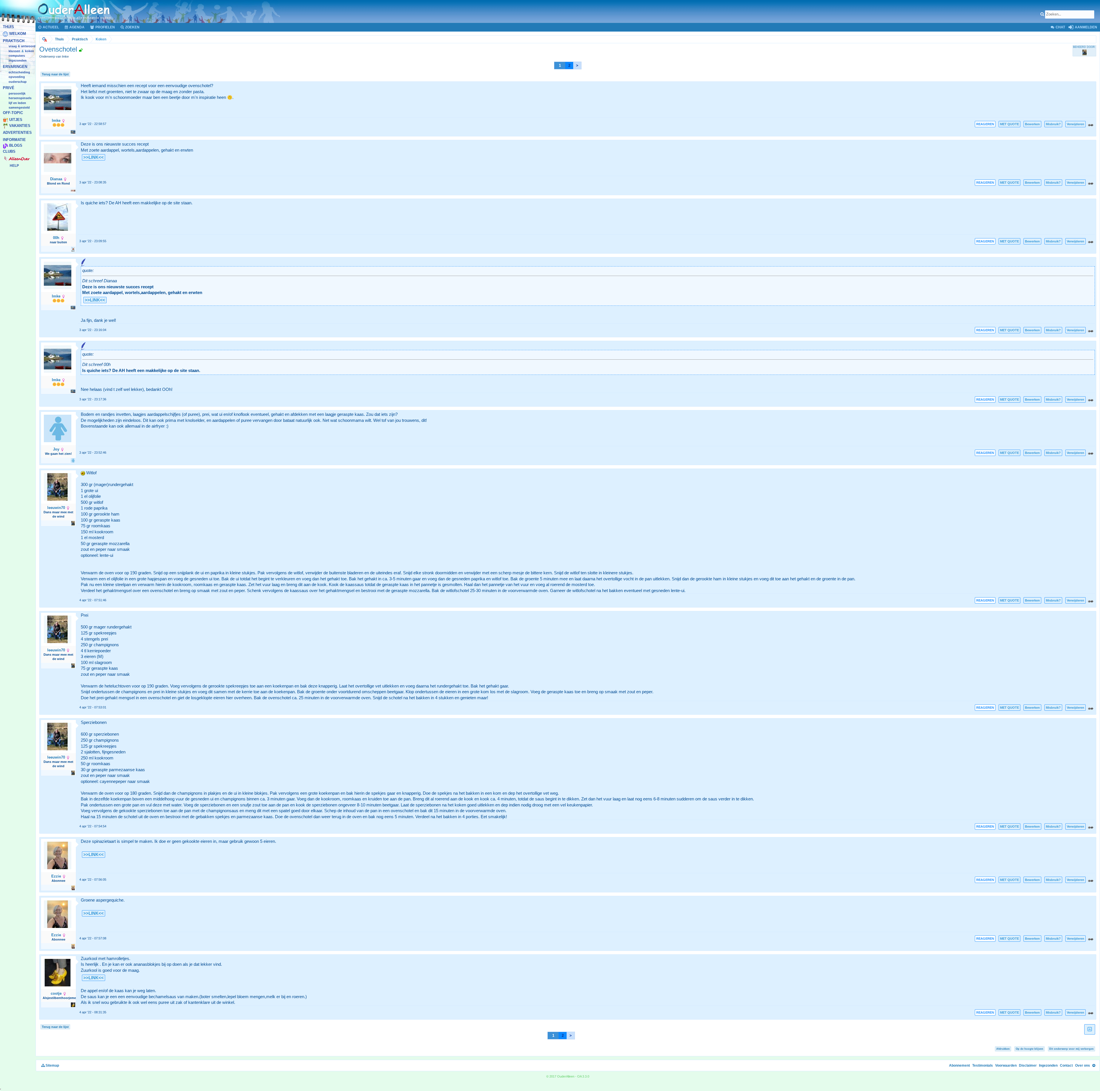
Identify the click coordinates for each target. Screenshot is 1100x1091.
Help (14, 166)
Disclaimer (1028, 1065)
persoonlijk (17, 93)
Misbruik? (1053, 124)
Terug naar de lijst (55, 74)
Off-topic (13, 113)
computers (17, 56)
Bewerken (1032, 124)
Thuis (8, 27)
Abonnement (959, 1065)
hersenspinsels (20, 98)
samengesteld (19, 107)
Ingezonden (18, 60)
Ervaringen (15, 67)
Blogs (15, 146)
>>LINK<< (93, 157)
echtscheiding (19, 72)
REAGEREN (985, 124)
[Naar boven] (1093, 1065)
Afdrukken (1003, 1048)
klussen (14, 51)
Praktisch (13, 41)
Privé (8, 88)
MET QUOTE (1009, 124)
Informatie (14, 140)
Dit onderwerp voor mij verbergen (1071, 1048)
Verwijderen (1075, 124)
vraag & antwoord (22, 46)
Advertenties (17, 133)
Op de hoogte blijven (1029, 1048)
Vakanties (19, 126)
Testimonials (982, 1065)
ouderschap (18, 81)
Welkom (17, 34)
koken (29, 51)
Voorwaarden (1006, 1065)
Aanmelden (1085, 27)
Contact (1066, 1065)
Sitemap (52, 1065)
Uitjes (15, 120)
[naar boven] (1089, 1029)
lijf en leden (17, 103)
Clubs (9, 151)
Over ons (1082, 1065)
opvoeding (17, 77)
